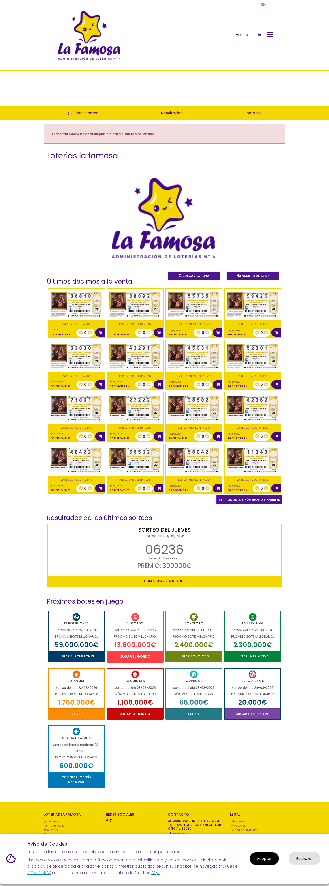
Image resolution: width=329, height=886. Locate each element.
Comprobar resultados (164, 581)
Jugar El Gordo (135, 656)
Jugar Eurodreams (252, 714)
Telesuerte (237, 821)
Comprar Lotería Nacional (76, 779)
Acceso (246, 35)
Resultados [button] (171, 113)
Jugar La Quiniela (135, 714)
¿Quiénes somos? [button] (83, 113)
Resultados (51, 830)
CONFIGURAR (39, 872)
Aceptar (264, 858)
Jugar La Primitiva (253, 656)
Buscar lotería (195, 276)
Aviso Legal (238, 826)
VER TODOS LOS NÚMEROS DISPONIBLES (249, 499)
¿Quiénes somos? (55, 821)
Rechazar (304, 858)
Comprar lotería (54, 826)
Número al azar (255, 276)
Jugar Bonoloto (194, 656)
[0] (261, 35)
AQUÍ (155, 872)
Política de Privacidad (244, 830)
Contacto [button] (253, 113)
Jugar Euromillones (76, 656)
